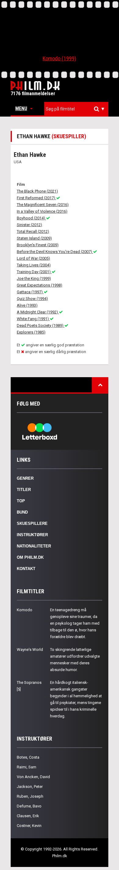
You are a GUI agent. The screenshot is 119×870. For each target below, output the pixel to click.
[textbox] (78, 108)
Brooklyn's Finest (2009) (38, 245)
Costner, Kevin (29, 825)
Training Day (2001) (34, 271)
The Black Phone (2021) (37, 191)
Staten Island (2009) (34, 238)
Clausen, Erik (28, 816)
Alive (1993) (27, 305)
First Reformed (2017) (36, 198)
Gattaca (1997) (30, 292)
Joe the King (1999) (34, 278)
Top (21, 501)
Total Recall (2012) (33, 231)
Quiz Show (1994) (32, 298)
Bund (22, 512)
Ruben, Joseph (30, 796)
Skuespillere (32, 523)
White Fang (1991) (33, 318)
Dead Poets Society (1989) (40, 325)
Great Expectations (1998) (39, 285)
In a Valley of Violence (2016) (42, 211)
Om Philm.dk (30, 557)
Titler (24, 489)
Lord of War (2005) (33, 258)
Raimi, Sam (26, 767)
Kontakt (26, 568)
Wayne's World (30, 649)
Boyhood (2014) (31, 218)
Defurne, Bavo (29, 806)
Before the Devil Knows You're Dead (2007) (55, 251)
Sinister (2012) (29, 224)
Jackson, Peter (30, 786)
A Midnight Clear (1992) (38, 312)
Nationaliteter (34, 546)
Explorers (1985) (31, 332)
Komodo (24, 610)
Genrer (25, 478)
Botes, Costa (28, 757)
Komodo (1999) (59, 58)
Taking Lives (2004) (34, 265)
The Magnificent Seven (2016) (43, 204)
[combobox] (76, 109)
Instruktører (32, 534)
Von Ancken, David (33, 776)
